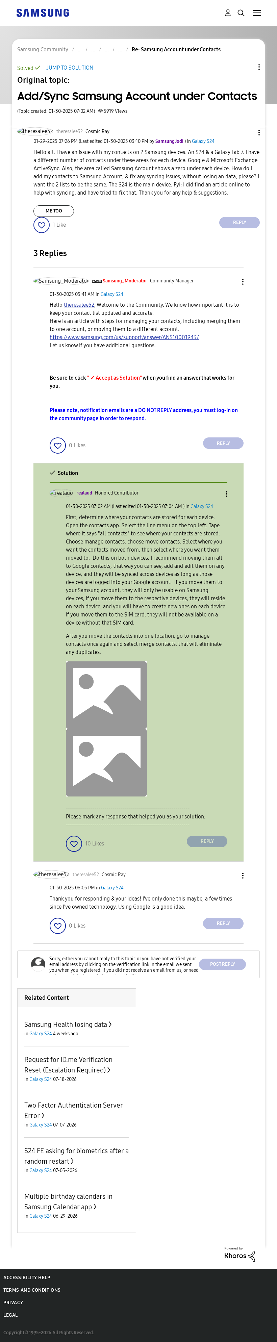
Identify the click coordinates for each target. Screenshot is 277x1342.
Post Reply (222, 964)
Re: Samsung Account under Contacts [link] (176, 49)
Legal (10, 1315)
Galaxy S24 (203, 141)
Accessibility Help (26, 1278)
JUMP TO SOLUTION (69, 68)
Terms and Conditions (32, 1290)
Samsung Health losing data (65, 1024)
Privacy (13, 1303)
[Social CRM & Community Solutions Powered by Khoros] (240, 1253)
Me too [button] (54, 211)
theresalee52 (79, 305)
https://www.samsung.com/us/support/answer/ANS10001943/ (124, 337)
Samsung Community (42, 49)
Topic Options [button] (247, 67)
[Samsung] (42, 12)
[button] (248, 132)
